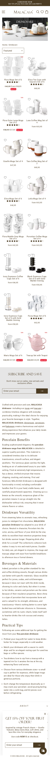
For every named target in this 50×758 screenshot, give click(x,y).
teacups (37, 408)
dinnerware (29, 423)
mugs (27, 408)
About (24, 706)
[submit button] (39, 745)
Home (4, 45)
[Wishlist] (42, 11)
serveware (39, 423)
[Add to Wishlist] (5, 58)
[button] (12, 82)
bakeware (10, 426)
